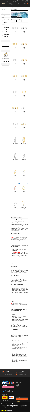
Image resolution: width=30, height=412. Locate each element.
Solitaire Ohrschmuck (4, 13)
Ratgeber (20, 6)
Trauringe (6, 6)
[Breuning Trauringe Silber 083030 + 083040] (5, 54)
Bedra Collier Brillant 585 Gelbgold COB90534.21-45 (23, 208)
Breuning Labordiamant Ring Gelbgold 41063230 (24, 192)
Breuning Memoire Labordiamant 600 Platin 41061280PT (24, 160)
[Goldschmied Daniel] (3, 3)
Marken (3, 6)
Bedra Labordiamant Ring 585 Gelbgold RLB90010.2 (23, 144)
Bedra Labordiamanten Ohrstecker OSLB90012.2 (24, 96)
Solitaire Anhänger (4, 12)
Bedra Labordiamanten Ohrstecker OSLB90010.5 (24, 112)
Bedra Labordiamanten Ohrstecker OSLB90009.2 (24, 48)
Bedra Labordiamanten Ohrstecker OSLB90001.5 (15, 80)
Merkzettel (27, 0)
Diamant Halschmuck (4, 9)
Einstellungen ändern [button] (9, 410)
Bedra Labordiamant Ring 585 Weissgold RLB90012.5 (15, 160)
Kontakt (3, 396)
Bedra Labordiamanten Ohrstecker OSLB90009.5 (15, 32)
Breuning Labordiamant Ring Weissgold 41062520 (15, 208)
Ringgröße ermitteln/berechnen (5, 399)
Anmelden (5, 46)
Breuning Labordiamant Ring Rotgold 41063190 (15, 192)
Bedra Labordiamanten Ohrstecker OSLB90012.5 (15, 96)
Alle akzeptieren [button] (3, 410)
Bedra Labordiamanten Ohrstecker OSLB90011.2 (15, 48)
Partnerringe (16, 6)
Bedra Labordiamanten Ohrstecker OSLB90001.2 (24, 128)
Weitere (23, 6)
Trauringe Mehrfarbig (10, 6)
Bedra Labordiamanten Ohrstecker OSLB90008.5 (24, 32)
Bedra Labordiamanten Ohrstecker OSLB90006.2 (24, 64)
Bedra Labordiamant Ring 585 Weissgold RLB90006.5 (15, 144)
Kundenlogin (23, 0)
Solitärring (21, 287)
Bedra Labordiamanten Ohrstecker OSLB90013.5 (15, 64)
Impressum (3, 395)
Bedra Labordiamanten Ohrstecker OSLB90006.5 (15, 112)
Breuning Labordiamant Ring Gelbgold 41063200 (24, 176)
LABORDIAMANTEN (4, 10)
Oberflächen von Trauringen (5, 400)
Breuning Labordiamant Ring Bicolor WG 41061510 (15, 176)
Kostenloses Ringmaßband (5, 401)
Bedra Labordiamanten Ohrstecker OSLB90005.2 (24, 80)
